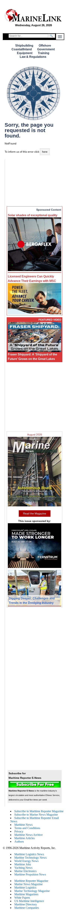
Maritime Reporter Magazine (31, 880)
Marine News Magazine (28, 884)
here (44, 151)
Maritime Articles (24, 838)
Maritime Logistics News (29, 854)
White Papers (22, 897)
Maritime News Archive (28, 834)
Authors (19, 841)
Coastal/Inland (22, 49)
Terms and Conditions (27, 828)
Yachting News (23, 867)
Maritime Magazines (26, 894)
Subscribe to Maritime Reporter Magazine (38, 811)
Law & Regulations (33, 56)
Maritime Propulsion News (30, 874)
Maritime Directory (25, 904)
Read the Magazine (34, 513)
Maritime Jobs (22, 864)
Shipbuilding (24, 45)
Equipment (24, 53)
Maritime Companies (26, 907)
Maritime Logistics (25, 887)
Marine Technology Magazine (32, 890)
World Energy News (26, 861)
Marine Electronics (25, 871)
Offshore (45, 45)
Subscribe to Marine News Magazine (36, 814)
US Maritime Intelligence (29, 901)
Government (46, 49)
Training (43, 53)
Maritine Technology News (30, 857)
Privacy (18, 831)
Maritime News (23, 824)
